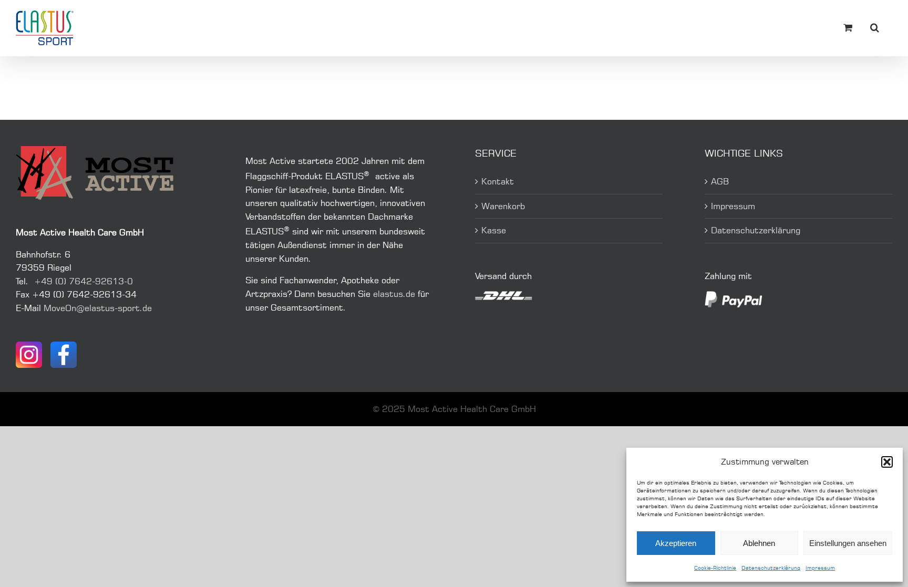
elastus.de (394, 294)
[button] (887, 462)
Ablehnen (759, 543)
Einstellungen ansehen (847, 543)
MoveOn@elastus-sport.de (98, 308)
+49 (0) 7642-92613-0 (83, 281)
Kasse (493, 230)
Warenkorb (503, 206)
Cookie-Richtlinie (715, 567)
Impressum (820, 567)
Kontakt (497, 181)
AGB (720, 181)
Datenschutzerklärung (770, 567)
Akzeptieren (675, 543)
